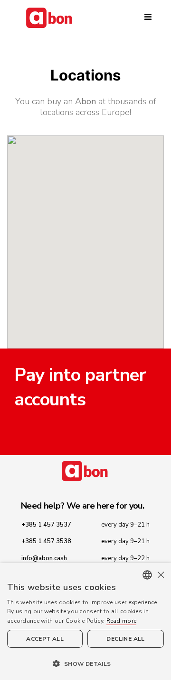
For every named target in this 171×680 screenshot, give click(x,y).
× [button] (160, 574)
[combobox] (147, 575)
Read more (121, 621)
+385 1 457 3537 (46, 524)
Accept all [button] (45, 639)
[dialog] (85, 621)
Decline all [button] (125, 639)
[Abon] (85, 18)
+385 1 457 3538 (46, 541)
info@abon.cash (44, 558)
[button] (85, 663)
